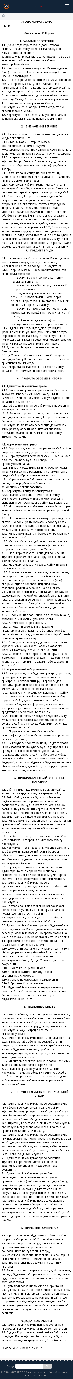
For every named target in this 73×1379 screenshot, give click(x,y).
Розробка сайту (58, 1372)
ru (36, 6)
